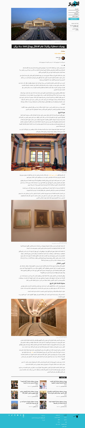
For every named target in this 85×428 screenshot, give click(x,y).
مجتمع (65, 419)
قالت (32, 352)
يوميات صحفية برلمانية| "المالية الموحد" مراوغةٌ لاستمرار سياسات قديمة (26, 381)
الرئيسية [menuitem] (76, 9)
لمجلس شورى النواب (52, 175)
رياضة (59, 422)
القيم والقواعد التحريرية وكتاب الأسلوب (74, 26)
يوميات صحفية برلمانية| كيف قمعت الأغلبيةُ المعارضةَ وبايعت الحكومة (55, 381)
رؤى (66, 422)
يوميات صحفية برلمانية (60, 53)
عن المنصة (43, 415)
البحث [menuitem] (77, 11)
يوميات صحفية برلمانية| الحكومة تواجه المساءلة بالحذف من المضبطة (55, 401)
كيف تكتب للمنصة (75, 23)
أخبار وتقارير (58, 415)
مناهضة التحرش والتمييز (75, 29)
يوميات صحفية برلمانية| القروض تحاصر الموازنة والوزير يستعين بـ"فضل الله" (25, 391)
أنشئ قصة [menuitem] (76, 13)
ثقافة (59, 419)
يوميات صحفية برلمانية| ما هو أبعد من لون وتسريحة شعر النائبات (27, 401)
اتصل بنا (43, 420)
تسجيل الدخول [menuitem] (75, 16)
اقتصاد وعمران (57, 417)
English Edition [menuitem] (74, 19)
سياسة (63, 51)
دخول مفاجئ (64, 426)
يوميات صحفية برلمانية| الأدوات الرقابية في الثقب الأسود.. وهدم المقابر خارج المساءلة (54, 392)
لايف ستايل (58, 424)
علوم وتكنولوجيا (64, 424)
